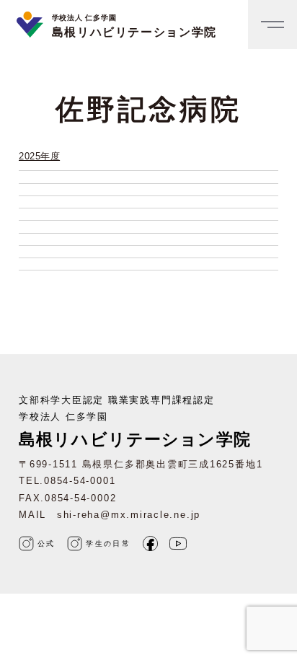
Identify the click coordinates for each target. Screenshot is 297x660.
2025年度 (39, 156)
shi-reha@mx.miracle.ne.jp (128, 514)
